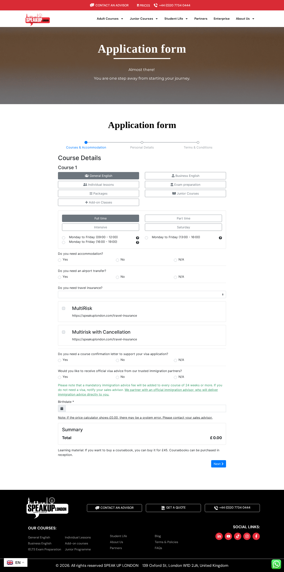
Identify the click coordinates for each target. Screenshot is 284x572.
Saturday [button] (183, 227)
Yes (65, 259)
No (123, 259)
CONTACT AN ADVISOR (112, 5)
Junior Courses (141, 19)
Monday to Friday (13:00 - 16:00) (176, 237)
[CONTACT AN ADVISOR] (92, 5)
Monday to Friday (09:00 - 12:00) (93, 237)
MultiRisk (82, 308)
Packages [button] (99, 193)
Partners (200, 19)
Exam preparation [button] (186, 184)
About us (243, 19)
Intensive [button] (100, 227)
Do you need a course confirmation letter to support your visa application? (113, 353)
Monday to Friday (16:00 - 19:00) (93, 242)
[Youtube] (228, 536)
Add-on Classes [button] (100, 202)
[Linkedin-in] (219, 536)
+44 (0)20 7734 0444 (174, 5)
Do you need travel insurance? (80, 287)
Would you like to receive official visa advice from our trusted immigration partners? (120, 370)
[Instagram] (247, 536)
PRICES (145, 5)
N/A (181, 259)
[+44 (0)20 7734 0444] (156, 5)
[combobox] (58, 249)
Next (218, 464)
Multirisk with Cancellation (101, 332)
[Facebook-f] (256, 536)
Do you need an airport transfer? (82, 270)
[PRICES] (138, 5)
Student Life (173, 19)
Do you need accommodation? (80, 253)
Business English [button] (186, 176)
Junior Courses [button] (187, 193)
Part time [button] (183, 218)
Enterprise (222, 19)
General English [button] (100, 176)
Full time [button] (100, 218)
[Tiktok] (237, 536)
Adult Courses (108, 19)
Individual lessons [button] (100, 184)
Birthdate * (66, 401)
